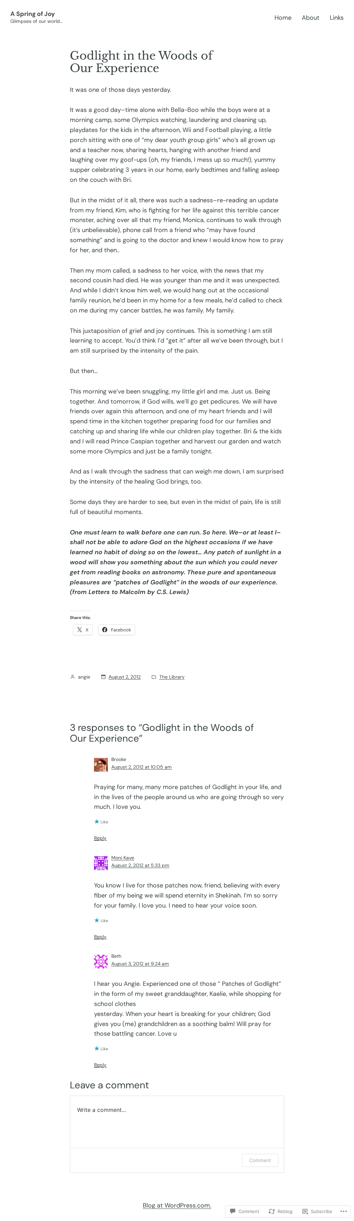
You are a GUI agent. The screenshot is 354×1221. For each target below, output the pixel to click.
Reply (100, 838)
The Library (172, 677)
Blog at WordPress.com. (177, 1205)
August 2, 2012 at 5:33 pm (140, 865)
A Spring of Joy (32, 14)
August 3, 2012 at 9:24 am (140, 964)
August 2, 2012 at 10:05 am (141, 767)
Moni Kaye (122, 858)
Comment (260, 1160)
